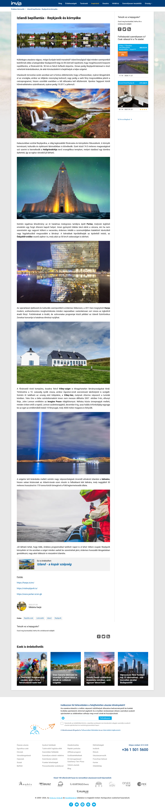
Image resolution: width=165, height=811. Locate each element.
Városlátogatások (24, 755)
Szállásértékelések (74, 755)
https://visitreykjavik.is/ (27, 588)
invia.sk (59, 798)
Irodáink (96, 748)
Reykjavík (58, 618)
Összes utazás (22, 745)
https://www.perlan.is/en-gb (29, 594)
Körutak (20, 752)
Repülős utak (28, 618)
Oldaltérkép (97, 766)
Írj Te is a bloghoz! (124, 119)
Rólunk (95, 752)
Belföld (19, 766)
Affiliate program (74, 752)
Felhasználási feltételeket (90, 730)
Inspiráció (95, 3)
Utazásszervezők (99, 755)
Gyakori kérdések (49, 745)
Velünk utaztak (73, 765)
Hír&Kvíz (115, 3)
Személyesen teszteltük (132, 3)
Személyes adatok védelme (53, 755)
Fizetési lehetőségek (50, 762)
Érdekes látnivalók (17, 9)
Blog (69, 768)
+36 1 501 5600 (135, 749)
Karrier (95, 762)
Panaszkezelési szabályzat (53, 766)
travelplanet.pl (70, 798)
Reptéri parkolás (73, 748)
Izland (49, 618)
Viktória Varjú (35, 607)
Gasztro (105, 3)
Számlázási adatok (49, 759)
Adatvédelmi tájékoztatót (111, 730)
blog (60, 3)
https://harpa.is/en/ (25, 582)
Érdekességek (71, 3)
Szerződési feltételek (50, 752)
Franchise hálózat (100, 759)
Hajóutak (20, 759)
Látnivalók (40, 618)
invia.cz (53, 798)
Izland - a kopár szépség (54, 564)
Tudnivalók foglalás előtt (52, 748)
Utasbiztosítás (73, 745)
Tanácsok (84, 3)
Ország (148, 3)
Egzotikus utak (23, 748)
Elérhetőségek (98, 745)
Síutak (19, 762)
